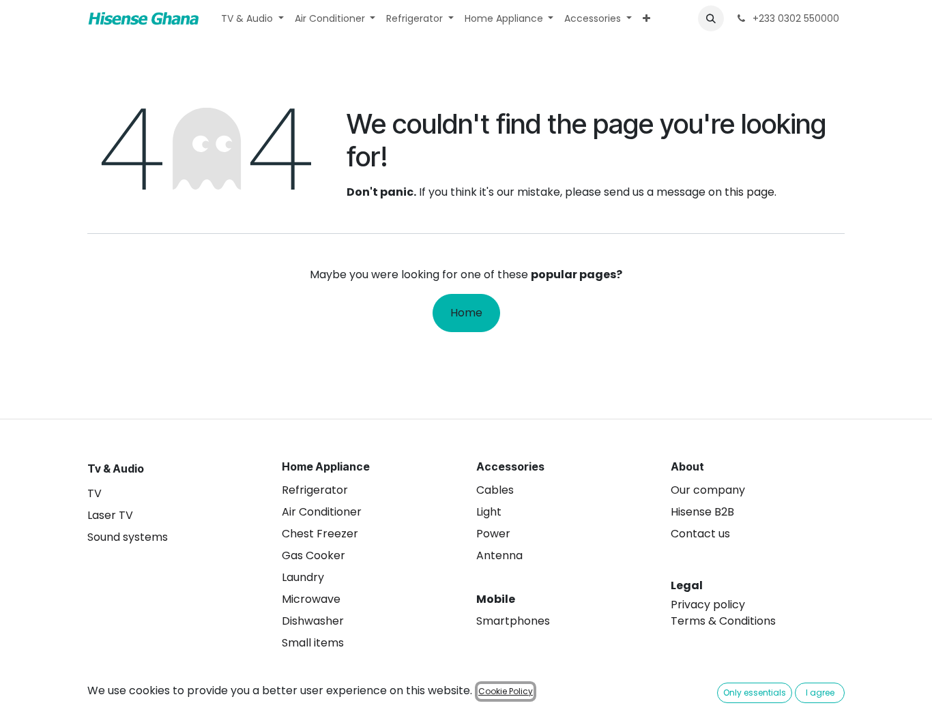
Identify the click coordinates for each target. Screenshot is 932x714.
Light (488, 512)
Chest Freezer (320, 533)
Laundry (303, 577)
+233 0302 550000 (794, 18)
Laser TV (110, 515)
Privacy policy (708, 604)
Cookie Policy (505, 691)
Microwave (311, 599)
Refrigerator (315, 490)
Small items (313, 643)
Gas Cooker (313, 555)
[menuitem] (252, 18)
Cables (495, 490)
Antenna (499, 555)
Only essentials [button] (754, 692)
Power (493, 533)
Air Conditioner (322, 512)
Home (466, 313)
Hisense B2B (702, 512)
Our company (708, 490)
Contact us (700, 533)
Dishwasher (313, 621)
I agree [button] (820, 692)
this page (749, 192)
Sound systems (127, 537)
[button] (711, 18)
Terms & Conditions (723, 621)
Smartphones (513, 621)
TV (94, 493)
